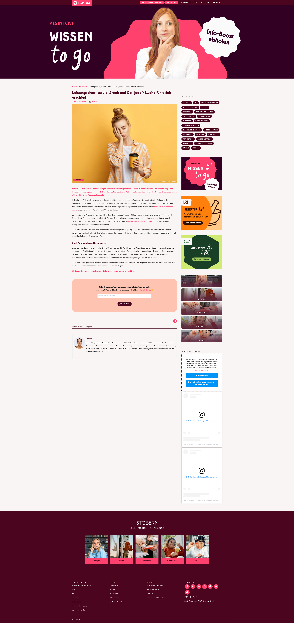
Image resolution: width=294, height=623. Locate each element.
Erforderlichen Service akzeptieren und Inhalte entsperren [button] (201, 383)
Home (76, 87)
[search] (205, 2)
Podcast (112, 590)
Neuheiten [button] (187, 134)
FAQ (73, 594)
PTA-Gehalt (114, 594)
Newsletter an (145, 290)
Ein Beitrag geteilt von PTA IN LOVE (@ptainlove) (202, 444)
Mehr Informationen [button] (201, 370)
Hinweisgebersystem (79, 606)
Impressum (75, 598)
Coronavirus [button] (189, 116)
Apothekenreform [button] (209, 103)
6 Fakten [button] (187, 103)
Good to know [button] (202, 121)
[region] (147, 42)
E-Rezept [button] (187, 121)
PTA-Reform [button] (188, 139)
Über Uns (150, 594)
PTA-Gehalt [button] (213, 134)
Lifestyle (83, 87)
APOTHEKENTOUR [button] (190, 107)
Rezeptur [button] (187, 143)
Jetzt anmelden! (125, 304)
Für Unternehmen (153, 590)
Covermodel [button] (204, 116)
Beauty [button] (204, 107)
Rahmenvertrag (115, 598)
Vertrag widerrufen (79, 610)
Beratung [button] (187, 112)
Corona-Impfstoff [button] (204, 112)
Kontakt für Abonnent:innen (81, 585)
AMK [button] (195, 103)
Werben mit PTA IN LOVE (155, 598)
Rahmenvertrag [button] (205, 139)
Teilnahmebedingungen (155, 585)
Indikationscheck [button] (191, 125)
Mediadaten (171, 2)
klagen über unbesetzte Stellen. (140, 221)
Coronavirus (114, 585)
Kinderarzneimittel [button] (192, 130)
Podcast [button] (200, 134)
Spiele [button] (186, 148)
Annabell (94, 101)
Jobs (73, 590)
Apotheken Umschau (153, 2)
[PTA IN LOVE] (82, 3)
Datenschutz (76, 602)
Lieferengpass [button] (211, 130)
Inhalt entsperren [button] (202, 375)
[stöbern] (96, 549)
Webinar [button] (196, 148)
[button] (147, 42)
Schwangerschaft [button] (204, 143)
